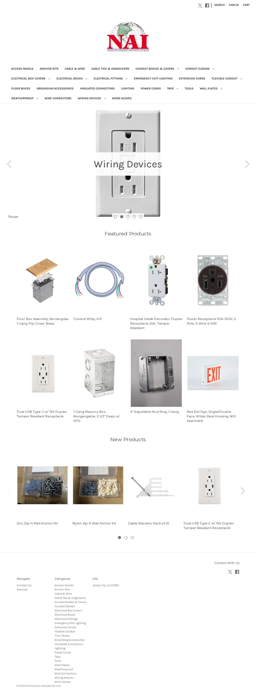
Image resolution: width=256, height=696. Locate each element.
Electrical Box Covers (28, 78)
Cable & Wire (75, 68)
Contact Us (24, 585)
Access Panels (22, 68)
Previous (9, 164)
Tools (189, 88)
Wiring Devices (90, 98)
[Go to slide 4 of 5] (134, 216)
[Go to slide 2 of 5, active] (121, 216)
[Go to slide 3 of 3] (132, 537)
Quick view (43, 280)
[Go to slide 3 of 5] (127, 216)
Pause (13, 216)
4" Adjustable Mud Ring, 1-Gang (154, 412)
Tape (171, 88)
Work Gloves (122, 98)
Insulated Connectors (97, 88)
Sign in (234, 5)
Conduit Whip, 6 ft (87, 319)
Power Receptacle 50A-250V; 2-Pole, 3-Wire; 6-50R (212, 321)
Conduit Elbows (197, 68)
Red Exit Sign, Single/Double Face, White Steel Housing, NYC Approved (212, 416)
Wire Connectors (58, 98)
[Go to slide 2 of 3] (125, 537)
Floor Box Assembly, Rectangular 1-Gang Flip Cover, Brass (43, 321)
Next (247, 164)
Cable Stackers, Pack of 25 (148, 523)
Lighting (127, 88)
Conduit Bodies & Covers (155, 68)
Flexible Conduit (225, 78)
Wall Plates (209, 88)
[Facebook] (207, 5)
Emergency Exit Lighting (153, 78)
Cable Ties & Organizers (110, 68)
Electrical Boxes (69, 78)
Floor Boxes (20, 88)
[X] (200, 5)
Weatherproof (22, 98)
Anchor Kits (49, 68)
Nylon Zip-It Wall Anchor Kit (94, 523)
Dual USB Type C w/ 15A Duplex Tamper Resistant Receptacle (42, 414)
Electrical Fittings (109, 78)
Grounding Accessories (55, 88)
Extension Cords (192, 78)
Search (219, 5)
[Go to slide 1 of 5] (115, 216)
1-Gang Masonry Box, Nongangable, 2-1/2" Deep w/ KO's (96, 416)
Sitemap (22, 589)
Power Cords (151, 88)
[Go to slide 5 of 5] (140, 216)
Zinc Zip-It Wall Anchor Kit (37, 523)
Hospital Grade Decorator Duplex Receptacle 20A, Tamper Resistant (156, 323)
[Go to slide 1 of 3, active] (119, 537)
